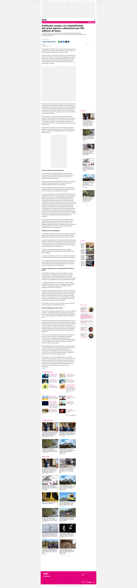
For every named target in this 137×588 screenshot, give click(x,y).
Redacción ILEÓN (45, 437)
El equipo (62, 585)
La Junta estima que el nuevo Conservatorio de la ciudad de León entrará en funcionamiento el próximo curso (67, 450)
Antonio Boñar (83, 336)
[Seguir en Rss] (93, 582)
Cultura (52, 22)
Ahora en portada (45, 456)
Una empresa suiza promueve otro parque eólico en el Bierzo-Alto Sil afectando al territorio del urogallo (49, 535)
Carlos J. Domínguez (62, 554)
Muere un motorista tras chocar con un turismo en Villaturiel (50, 503)
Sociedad (56, 22)
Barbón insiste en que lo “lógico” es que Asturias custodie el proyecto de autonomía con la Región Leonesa (67, 433)
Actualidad (44, 22)
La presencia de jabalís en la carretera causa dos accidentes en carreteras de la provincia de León (49, 450)
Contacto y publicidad (79, 585)
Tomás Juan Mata (83, 329)
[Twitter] (66, 42)
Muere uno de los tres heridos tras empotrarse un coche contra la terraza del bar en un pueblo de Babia (66, 470)
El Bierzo (68, 22)
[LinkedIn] (68, 42)
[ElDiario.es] (91, 22)
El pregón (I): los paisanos (83, 334)
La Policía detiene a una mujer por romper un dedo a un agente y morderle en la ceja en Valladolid (83, 263)
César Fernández (44, 554)
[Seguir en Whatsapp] (92, 582)
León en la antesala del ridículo (84, 328)
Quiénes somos (57, 585)
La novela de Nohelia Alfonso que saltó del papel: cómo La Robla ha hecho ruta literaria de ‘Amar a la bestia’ (49, 551)
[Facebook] (61, 42)
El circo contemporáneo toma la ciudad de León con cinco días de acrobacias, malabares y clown (66, 535)
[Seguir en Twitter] (83, 582)
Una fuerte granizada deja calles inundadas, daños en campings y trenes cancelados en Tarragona (83, 257)
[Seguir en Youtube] (89, 582)
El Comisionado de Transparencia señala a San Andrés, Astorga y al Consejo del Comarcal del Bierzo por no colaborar (50, 487)
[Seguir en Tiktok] (91, 582)
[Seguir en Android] (82, 574)
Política (48, 22)
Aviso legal (73, 585)
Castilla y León (74, 22)
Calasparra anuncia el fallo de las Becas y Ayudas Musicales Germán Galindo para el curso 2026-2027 (83, 245)
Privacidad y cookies (67, 585)
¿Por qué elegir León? (84, 314)
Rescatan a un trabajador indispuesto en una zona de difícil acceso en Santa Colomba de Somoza (88, 199)
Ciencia (60, 22)
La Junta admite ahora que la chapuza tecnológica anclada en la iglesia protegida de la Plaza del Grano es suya (67, 551)
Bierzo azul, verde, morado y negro (86, 321)
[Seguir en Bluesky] (82, 582)
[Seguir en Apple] (83, 574)
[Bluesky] (64, 42)
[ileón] (49, 573)
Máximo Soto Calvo (84, 311)
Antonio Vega (44, 490)
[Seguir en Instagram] (87, 582)
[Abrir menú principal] (94, 19)
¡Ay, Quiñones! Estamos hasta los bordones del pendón (83, 309)
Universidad (64, 22)
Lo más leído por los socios (47, 420)
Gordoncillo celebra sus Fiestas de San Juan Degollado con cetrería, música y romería (66, 519)
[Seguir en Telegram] (86, 582)
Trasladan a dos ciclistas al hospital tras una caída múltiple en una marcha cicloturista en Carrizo (67, 503)
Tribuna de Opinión (83, 304)
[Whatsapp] (59, 42)
